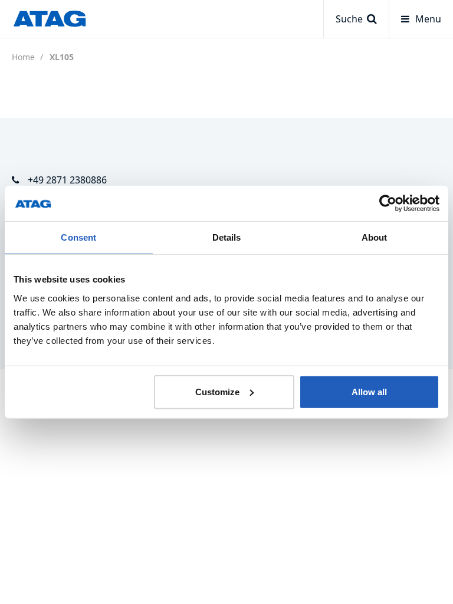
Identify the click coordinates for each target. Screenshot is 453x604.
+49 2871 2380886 (67, 179)
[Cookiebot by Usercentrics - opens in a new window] (387, 203)
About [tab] (375, 237)
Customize (217, 391)
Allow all (369, 391)
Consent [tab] (78, 237)
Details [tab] (226, 237)
